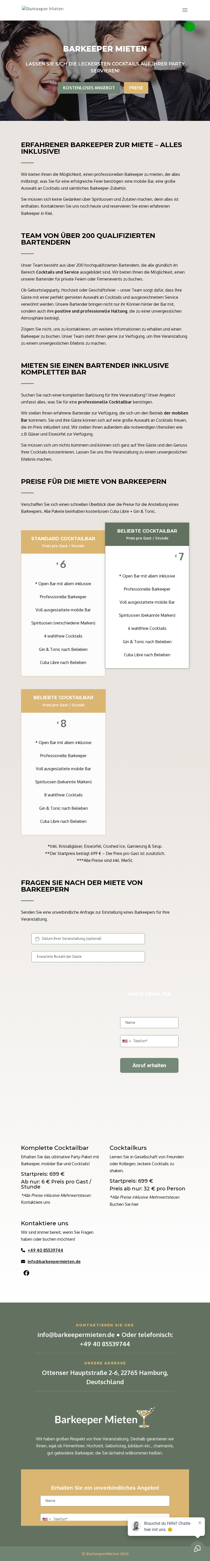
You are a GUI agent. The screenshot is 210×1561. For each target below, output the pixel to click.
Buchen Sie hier (124, 1204)
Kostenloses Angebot (89, 87)
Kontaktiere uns (35, 1202)
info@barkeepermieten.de (54, 1261)
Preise (136, 87)
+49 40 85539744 (45, 1250)
